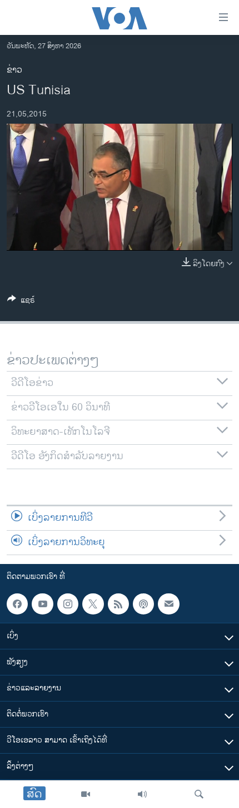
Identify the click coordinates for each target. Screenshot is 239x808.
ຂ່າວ (14, 70)
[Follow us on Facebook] (17, 603)
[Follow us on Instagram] (67, 603)
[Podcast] (143, 603)
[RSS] (118, 603)
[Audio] (142, 794)
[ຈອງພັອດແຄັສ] (168, 603)
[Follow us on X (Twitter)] (92, 603)
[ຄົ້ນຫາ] (199, 794)
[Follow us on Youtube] (42, 603)
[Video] (85, 794)
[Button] (21, 302)
